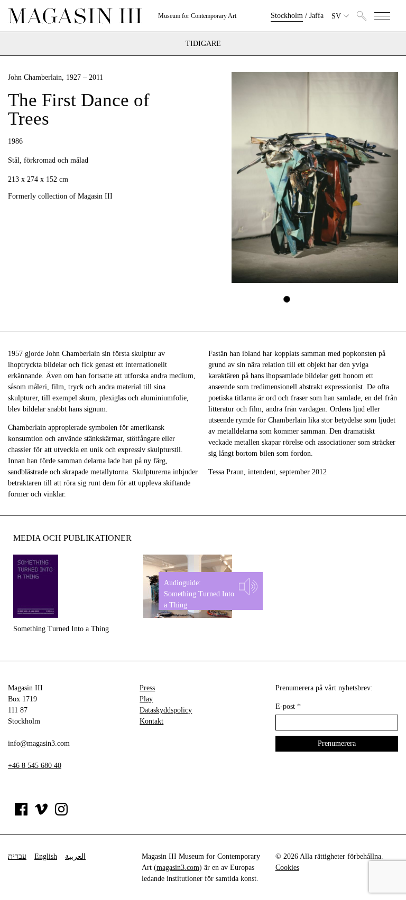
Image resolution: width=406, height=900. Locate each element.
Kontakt (151, 721)
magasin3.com (177, 867)
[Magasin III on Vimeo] (41, 813)
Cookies (287, 867)
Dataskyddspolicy (166, 710)
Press (147, 688)
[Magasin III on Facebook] (21, 813)
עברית (17, 856)
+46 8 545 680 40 (34, 766)
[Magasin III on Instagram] (61, 813)
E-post (288, 706)
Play (146, 699)
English (45, 856)
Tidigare (203, 44)
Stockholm (287, 16)
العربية (75, 856)
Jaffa (316, 16)
